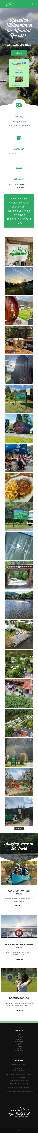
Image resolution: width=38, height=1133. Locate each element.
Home (19, 1034)
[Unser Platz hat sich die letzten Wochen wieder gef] (19, 723)
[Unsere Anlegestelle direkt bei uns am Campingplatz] (19, 634)
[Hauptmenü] (32, 4)
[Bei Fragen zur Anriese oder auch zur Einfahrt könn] (19, 575)
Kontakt (19, 1048)
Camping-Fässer (19, 1041)
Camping (19, 1039)
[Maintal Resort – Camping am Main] (10, 4)
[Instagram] (19, 1130)
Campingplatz (19, 1037)
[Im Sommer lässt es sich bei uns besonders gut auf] (19, 605)
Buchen (19, 1053)
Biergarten (19, 1044)
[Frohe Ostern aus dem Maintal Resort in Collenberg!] (19, 310)
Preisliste (19, 1046)
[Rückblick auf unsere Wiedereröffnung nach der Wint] (19, 811)
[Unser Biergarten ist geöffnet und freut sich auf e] (19, 693)
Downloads (19, 1050)
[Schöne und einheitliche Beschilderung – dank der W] (19, 399)
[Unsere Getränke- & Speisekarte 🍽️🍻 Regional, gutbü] (19, 458)
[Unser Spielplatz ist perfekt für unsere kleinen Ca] (19, 782)
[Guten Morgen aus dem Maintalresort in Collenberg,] (19, 281)
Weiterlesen (19, 905)
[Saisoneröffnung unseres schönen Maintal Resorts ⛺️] (19, 340)
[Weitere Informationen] (29, 4)
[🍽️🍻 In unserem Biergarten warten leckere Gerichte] (19, 487)
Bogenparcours (19, 998)
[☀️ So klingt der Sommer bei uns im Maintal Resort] (19, 546)
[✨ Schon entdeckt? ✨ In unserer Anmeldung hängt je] (19, 251)
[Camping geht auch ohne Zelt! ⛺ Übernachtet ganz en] (19, 369)
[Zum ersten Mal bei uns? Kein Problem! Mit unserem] (19, 516)
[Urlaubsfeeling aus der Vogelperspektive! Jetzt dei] (19, 664)
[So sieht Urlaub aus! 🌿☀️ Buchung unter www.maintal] (19, 752)
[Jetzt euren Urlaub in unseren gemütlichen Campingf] (19, 428)
